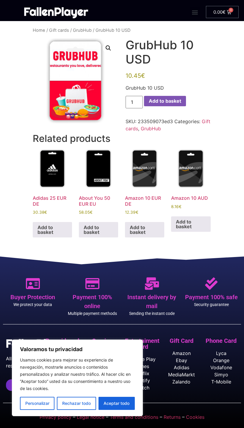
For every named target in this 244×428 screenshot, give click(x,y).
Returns (172, 417)
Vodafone (221, 367)
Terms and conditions (134, 417)
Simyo (221, 375)
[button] (195, 12)
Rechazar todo (76, 403)
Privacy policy (55, 417)
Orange (221, 360)
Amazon (181, 353)
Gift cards (59, 30)
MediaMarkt (181, 375)
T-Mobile (221, 382)
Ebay (181, 360)
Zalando (181, 382)
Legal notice (90, 417)
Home (39, 30)
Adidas (181, 367)
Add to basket (165, 101)
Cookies (195, 417)
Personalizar (37, 403)
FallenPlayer (56, 11)
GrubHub (82, 30)
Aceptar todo (116, 403)
